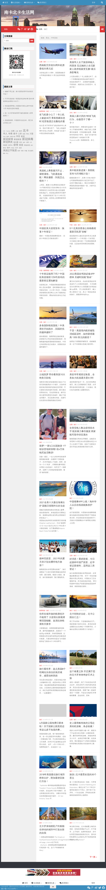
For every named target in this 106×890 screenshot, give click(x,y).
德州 (7, 136)
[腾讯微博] (22, 29)
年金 (4, 136)
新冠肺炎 (8, 142)
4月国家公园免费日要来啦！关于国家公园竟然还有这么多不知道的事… (51, 726)
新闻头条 (29, 2)
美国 (20, 148)
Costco (8, 131)
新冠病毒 (27, 139)
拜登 (18, 136)
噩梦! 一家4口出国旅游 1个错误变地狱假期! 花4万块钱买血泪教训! (52, 449)
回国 (24, 134)
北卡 (26, 130)
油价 (24, 142)
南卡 (15, 133)
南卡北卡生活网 (19, 12)
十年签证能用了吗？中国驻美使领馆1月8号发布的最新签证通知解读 (52, 277)
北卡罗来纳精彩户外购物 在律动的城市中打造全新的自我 (51, 829)
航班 (19, 150)
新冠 (23, 136)
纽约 (8, 148)
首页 (6, 2)
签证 (4, 148)
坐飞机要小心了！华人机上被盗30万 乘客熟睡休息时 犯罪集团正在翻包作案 (52, 118)
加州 (20, 131)
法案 (27, 142)
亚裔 (12, 131)
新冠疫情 (8, 139)
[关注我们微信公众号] (18, 29)
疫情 (15, 145)
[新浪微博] (25, 29)
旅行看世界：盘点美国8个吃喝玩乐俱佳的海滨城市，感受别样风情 (52, 672)
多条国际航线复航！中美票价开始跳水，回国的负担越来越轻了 (51, 329)
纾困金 (12, 148)
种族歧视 (27, 145)
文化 (71, 113)
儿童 (16, 131)
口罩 (20, 134)
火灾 (31, 142)
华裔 (10, 133)
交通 (40, 62)
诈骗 (25, 150)
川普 (31, 134)
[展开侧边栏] (102, 29)
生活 (75, 327)
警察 (22, 150)
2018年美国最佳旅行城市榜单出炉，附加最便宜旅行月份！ (52, 778)
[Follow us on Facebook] (32, 29)
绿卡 (16, 148)
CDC (4, 131)
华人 (5, 133)
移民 (32, 145)
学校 (27, 134)
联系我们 (42, 2)
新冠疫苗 (17, 139)
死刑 (20, 142)
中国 (71, 225)
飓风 (4, 153)
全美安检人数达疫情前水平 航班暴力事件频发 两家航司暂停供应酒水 (83, 431)
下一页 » (93, 857)
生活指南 (16, 2)
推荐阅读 (42, 111)
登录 (93, 2)
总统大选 (12, 136)
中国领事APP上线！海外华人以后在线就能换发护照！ (83, 505)
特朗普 (5, 145)
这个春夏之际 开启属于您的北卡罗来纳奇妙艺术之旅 (82, 675)
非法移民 (30, 150)
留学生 (10, 145)
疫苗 (21, 145)
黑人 (7, 153)
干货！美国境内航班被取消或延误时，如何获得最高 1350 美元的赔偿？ (82, 334)
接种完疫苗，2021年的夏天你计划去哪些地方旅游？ (52, 562)
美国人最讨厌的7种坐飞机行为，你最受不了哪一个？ (83, 119)
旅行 (44, 62)
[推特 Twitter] (28, 29)
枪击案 (15, 142)
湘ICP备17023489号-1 (9, 889)
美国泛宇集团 (10, 150)
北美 (71, 59)
